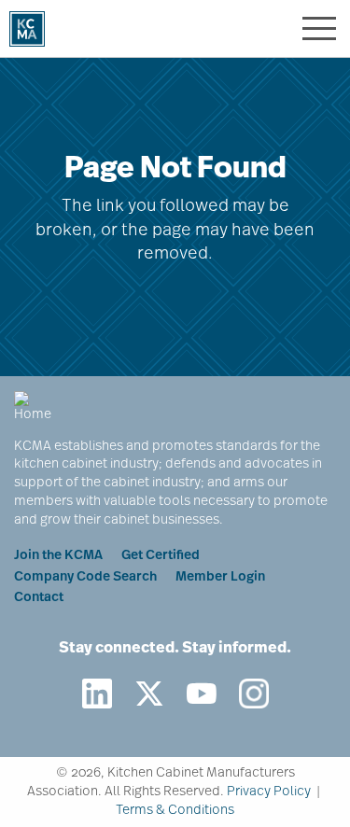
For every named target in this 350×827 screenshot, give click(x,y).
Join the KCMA (58, 556)
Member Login (220, 577)
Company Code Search (85, 577)
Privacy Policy (269, 792)
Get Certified (160, 556)
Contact (38, 598)
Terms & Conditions (175, 811)
